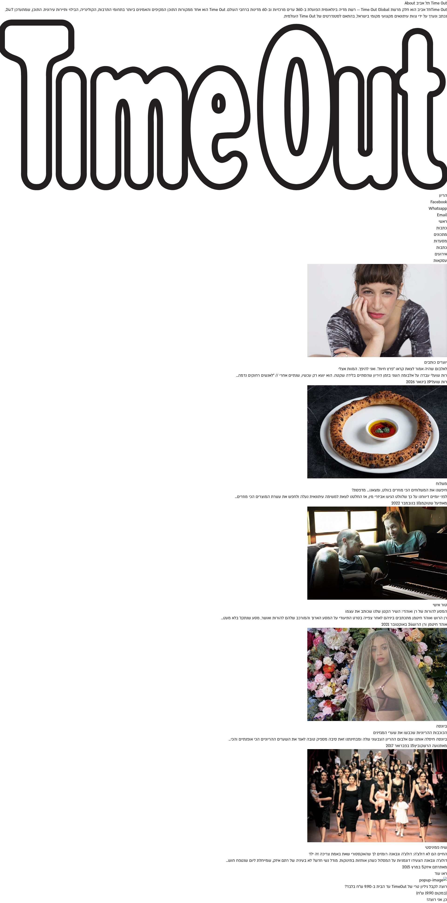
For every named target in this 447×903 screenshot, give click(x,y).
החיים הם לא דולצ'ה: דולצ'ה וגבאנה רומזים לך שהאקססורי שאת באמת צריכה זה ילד (378, 854)
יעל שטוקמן (430, 503)
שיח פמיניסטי (436, 847)
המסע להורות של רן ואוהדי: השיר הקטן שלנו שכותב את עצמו (396, 611)
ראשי (443, 221)
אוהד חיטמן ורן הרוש (429, 624)
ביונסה (441, 726)
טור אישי (440, 605)
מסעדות (440, 241)
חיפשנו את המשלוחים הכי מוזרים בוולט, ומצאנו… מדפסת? (399, 490)
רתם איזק (432, 867)
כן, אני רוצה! (437, 899)
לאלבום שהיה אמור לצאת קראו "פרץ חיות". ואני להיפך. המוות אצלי (393, 369)
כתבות (441, 228)
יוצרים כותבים (435, 362)
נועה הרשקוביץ (427, 745)
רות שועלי (439, 382)
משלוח (441, 483)
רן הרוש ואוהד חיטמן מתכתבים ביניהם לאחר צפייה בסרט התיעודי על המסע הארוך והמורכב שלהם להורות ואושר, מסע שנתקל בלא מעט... (334, 618)
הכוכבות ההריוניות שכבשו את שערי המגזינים (410, 732)
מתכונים (440, 234)
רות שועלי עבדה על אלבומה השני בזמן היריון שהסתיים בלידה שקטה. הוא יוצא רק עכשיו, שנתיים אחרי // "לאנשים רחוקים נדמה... (341, 375)
